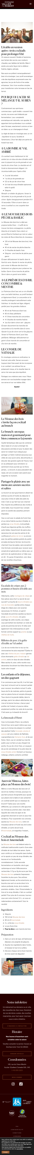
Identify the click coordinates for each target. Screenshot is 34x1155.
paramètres (20, 1149)
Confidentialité (17, 1129)
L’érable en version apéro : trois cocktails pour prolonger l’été (13, 50)
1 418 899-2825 (17, 1070)
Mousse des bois (7, 874)
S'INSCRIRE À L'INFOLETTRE (17, 1026)
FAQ (17, 1126)
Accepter (5, 1152)
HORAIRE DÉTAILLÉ (17, 1053)
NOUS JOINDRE (17, 1077)
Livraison (17, 1136)
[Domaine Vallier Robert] (8, 4)
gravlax (24, 632)
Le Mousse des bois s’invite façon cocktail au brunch (13, 422)
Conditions (17, 1133)
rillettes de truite (7, 635)
